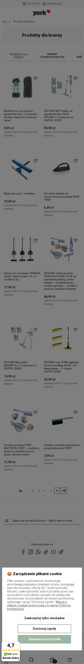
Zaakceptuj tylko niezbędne (44, 618)
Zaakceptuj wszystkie (44, 639)
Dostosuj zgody (44, 628)
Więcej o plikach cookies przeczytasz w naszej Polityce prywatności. (39, 605)
